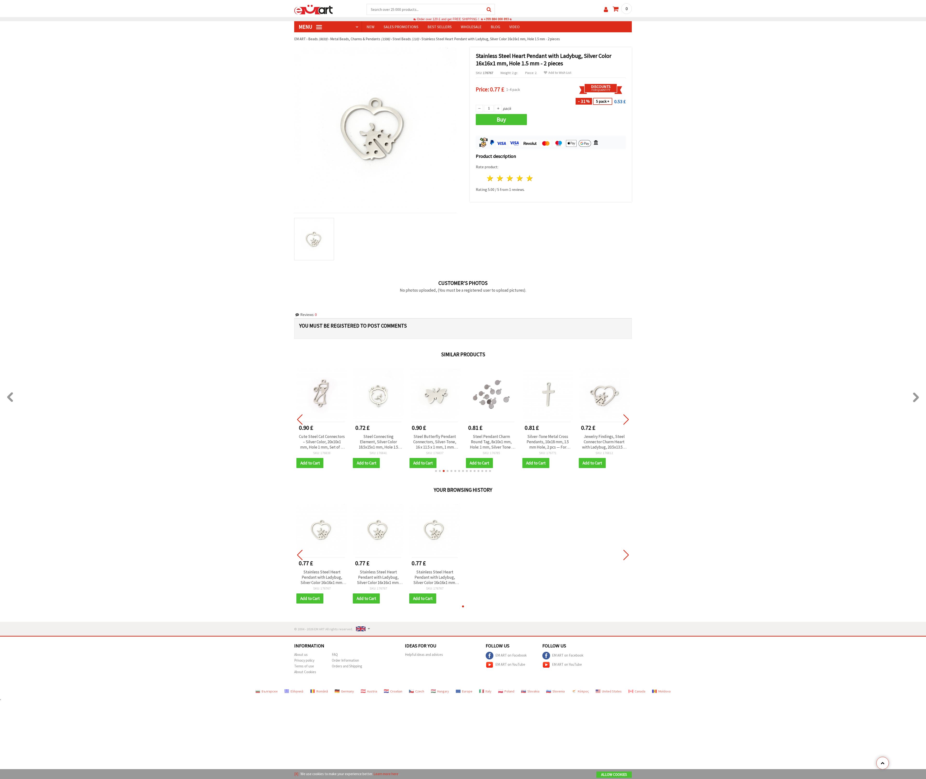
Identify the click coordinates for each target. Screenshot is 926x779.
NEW (370, 26)
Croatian (396, 691)
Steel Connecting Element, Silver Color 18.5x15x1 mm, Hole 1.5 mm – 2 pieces (378, 442)
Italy (488, 691)
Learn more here (386, 774)
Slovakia (533, 691)
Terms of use (304, 666)
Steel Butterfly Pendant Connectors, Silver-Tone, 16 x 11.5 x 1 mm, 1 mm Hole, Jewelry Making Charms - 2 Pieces (434, 442)
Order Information (345, 660)
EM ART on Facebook (511, 655)
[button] (436, 471)
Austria (372, 691)
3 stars (510, 178)
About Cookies (305, 672)
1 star (490, 178)
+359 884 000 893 (496, 19)
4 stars (520, 178)
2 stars (500, 178)
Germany (347, 691)
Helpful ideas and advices (424, 654)
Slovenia (558, 691)
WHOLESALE (471, 26)
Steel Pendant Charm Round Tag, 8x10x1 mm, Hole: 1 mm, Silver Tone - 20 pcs (491, 442)
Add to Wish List (559, 72)
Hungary (443, 691)
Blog (495, 26)
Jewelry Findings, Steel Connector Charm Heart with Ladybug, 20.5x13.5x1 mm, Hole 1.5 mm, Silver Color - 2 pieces (604, 442)
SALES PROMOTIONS (401, 26)
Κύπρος (583, 691)
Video (514, 26)
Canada (640, 691)
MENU (306, 26)
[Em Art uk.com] (313, 9)
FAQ (335, 654)
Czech (419, 691)
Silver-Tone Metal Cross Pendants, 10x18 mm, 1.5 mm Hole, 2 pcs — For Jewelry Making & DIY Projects (548, 442)
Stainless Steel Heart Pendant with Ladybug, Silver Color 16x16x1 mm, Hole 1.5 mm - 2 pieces (321, 577)
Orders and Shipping (347, 666)
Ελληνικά (297, 691)
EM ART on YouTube (510, 664)
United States (612, 691)
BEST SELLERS (440, 26)
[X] (296, 774)
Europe (467, 691)
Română (322, 691)
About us (301, 654)
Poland (509, 691)
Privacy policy (304, 660)
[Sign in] (606, 9)
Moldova (664, 691)
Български (270, 691)
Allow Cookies (614, 774)
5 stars (530, 178)
